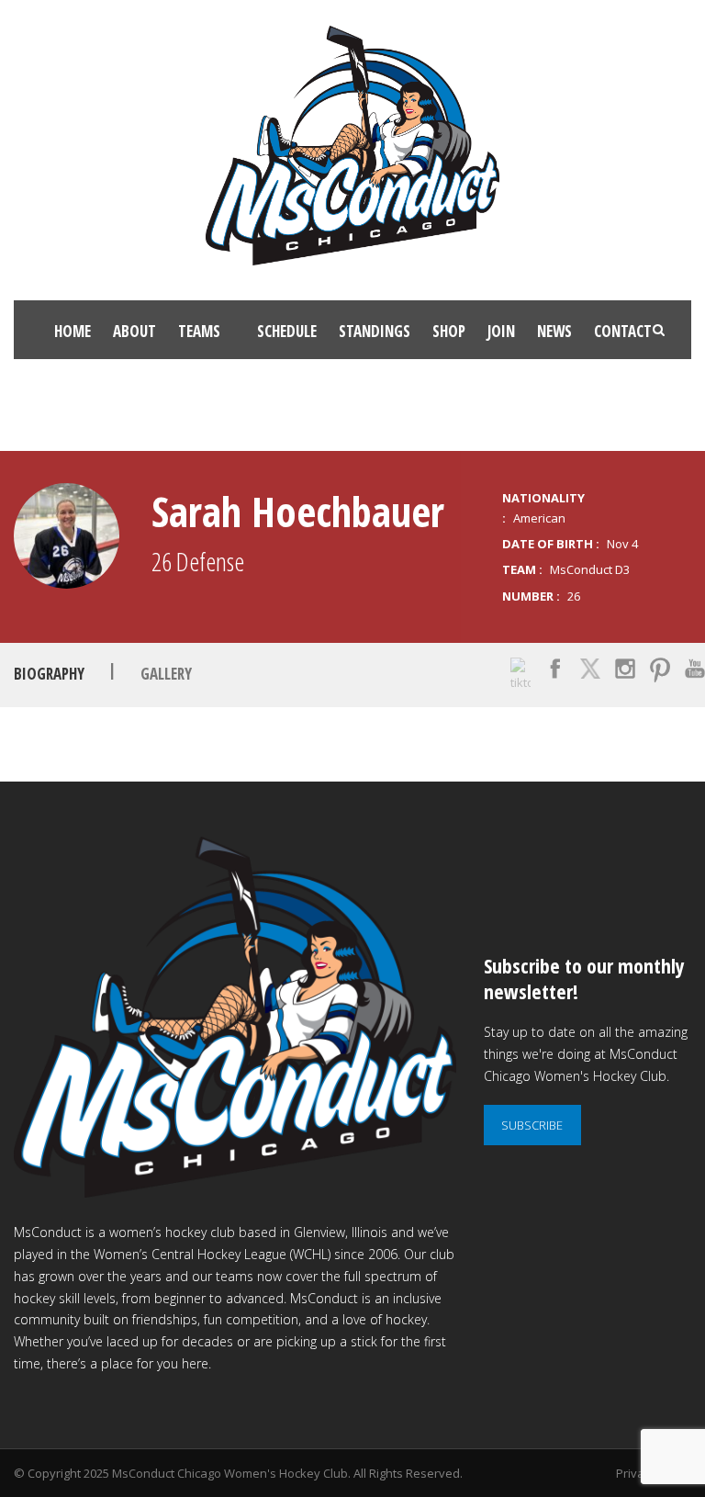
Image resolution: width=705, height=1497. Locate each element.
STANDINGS (374, 331)
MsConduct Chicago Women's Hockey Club (230, 1473)
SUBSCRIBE (532, 1125)
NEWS (554, 331)
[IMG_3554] (66, 536)
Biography (49, 673)
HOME (72, 331)
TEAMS (199, 331)
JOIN (501, 331)
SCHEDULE (287, 331)
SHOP (448, 331)
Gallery (166, 673)
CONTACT (623, 331)
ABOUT (134, 331)
